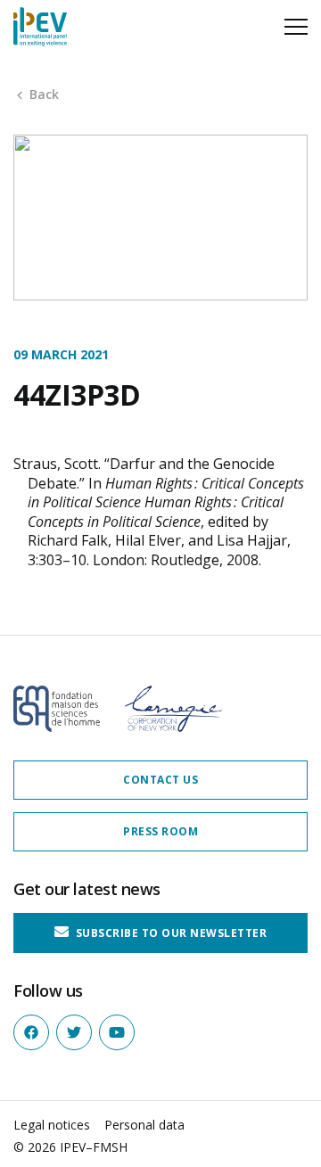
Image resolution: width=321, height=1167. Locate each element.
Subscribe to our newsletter (169, 933)
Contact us (160, 779)
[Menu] (296, 26)
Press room (160, 831)
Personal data (144, 1124)
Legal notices (51, 1124)
